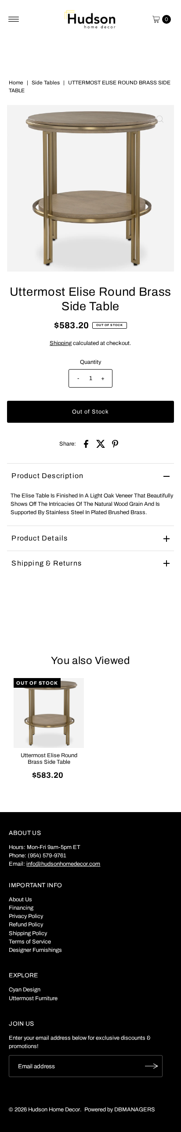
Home (16, 83)
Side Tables (46, 83)
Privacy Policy (26, 916)
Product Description (47, 475)
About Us (20, 899)
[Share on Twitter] (100, 443)
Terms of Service (30, 942)
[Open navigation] (14, 19)
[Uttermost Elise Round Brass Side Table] (49, 713)
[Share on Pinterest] (115, 443)
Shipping (61, 343)
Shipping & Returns (46, 563)
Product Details (39, 538)
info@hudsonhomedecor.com (63, 864)
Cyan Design (24, 990)
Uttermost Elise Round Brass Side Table (49, 758)
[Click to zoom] (160, 119)
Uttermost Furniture (33, 998)
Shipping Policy (28, 933)
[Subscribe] (152, 1066)
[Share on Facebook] (86, 443)
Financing (21, 908)
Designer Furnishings (35, 950)
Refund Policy (26, 925)
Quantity (90, 362)
